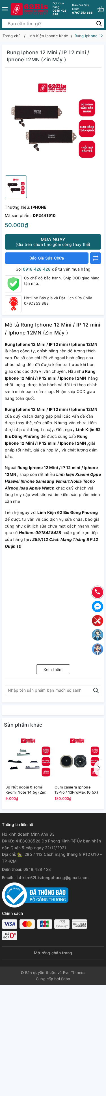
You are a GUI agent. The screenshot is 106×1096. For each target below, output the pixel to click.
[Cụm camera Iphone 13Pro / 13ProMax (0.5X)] (78, 759)
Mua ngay (53, 242)
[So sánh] (95, 258)
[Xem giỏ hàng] (101, 9)
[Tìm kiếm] (99, 23)
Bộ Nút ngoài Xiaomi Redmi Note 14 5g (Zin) (26, 789)
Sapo (65, 978)
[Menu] (5, 9)
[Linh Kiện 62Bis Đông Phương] (29, 9)
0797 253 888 (82, 8)
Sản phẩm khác (23, 725)
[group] (53, 123)
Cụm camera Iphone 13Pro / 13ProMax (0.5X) (76, 789)
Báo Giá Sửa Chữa (46, 258)
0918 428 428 (60, 8)
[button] (98, 768)
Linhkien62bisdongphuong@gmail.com (51, 877)
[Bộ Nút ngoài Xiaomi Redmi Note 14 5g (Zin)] (28, 759)
